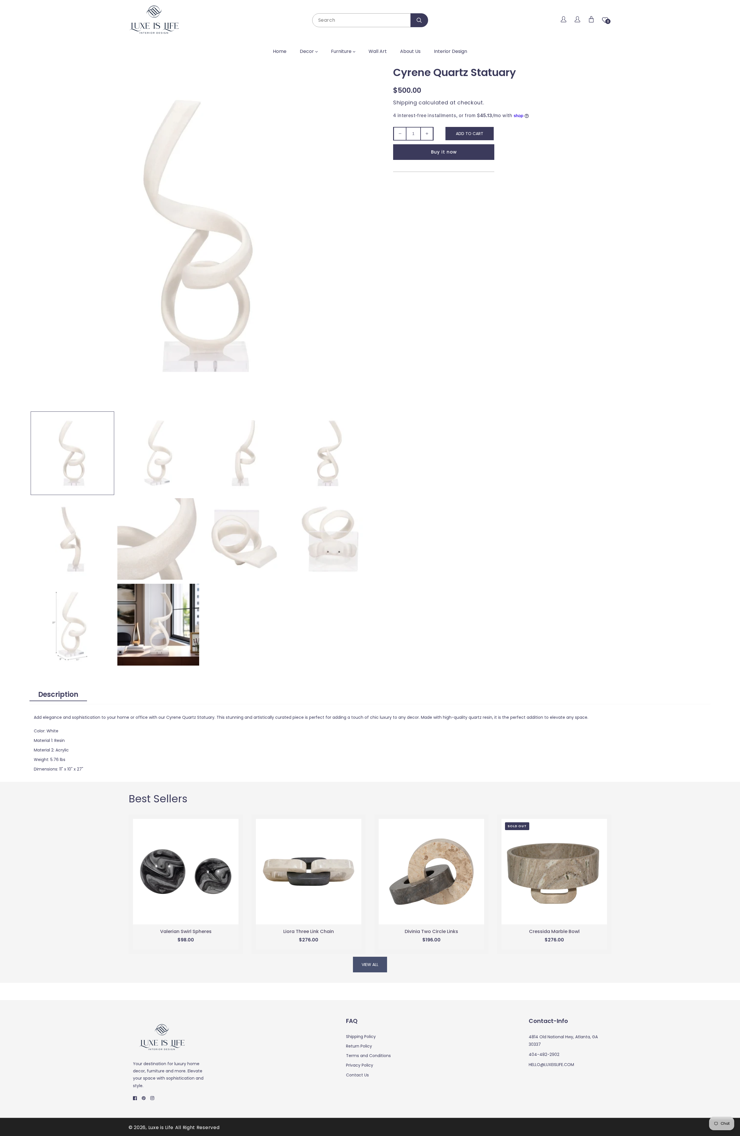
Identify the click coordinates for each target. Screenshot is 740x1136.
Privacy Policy (359, 1065)
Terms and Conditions (368, 1056)
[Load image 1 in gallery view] (72, 453)
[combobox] (370, 20)
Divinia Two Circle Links (431, 932)
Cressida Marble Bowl (554, 932)
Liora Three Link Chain (308, 932)
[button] (591, 20)
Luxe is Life (160, 1127)
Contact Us (357, 1075)
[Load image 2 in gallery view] (158, 453)
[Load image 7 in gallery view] (244, 539)
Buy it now (444, 152)
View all (370, 964)
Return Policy (359, 1046)
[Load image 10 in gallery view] (158, 624)
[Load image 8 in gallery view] (329, 539)
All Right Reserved (197, 1127)
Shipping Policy (361, 1036)
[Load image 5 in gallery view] (72, 539)
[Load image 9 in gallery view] (72, 624)
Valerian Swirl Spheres (186, 932)
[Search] (419, 20)
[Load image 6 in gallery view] (158, 539)
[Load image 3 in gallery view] (244, 453)
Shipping (405, 102)
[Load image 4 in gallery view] (329, 453)
